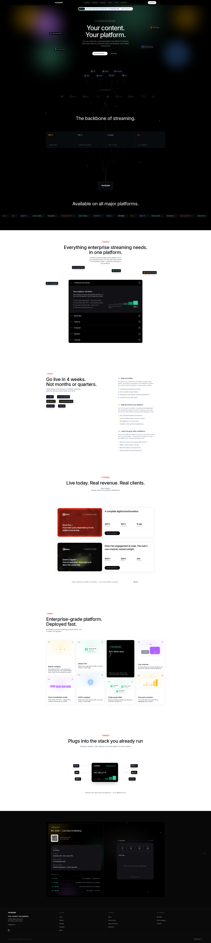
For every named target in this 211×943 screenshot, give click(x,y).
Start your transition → (100, 53)
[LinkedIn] (31, 930)
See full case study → (112, 533)
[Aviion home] (59, 2)
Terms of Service (113, 923)
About (116, 2)
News (110, 2)
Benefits (95, 2)
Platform (87, 2)
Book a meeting (161, 920)
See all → (136, 582)
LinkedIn (159, 923)
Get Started (152, 2)
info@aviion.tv (12, 924)
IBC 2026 (124, 2)
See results (114, 53)
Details (150, 840)
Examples (103, 2)
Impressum (111, 927)
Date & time (121, 840)
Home (61, 917)
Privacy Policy (112, 920)
